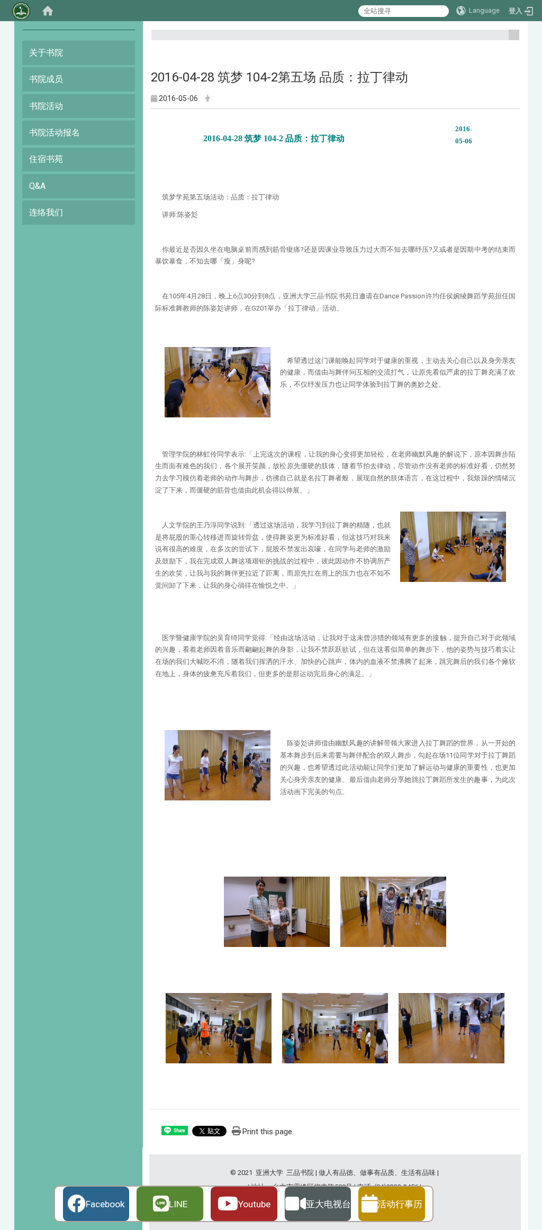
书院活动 (46, 106)
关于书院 (46, 53)
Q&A (37, 186)
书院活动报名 (54, 132)
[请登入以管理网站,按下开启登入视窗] (21, 10)
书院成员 (46, 79)
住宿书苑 (46, 159)
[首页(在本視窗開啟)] (47, 10)
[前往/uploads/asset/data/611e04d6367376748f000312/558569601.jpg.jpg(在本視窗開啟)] (335, 1027)
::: (510, 39)
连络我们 (46, 212)
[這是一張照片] (217, 382)
